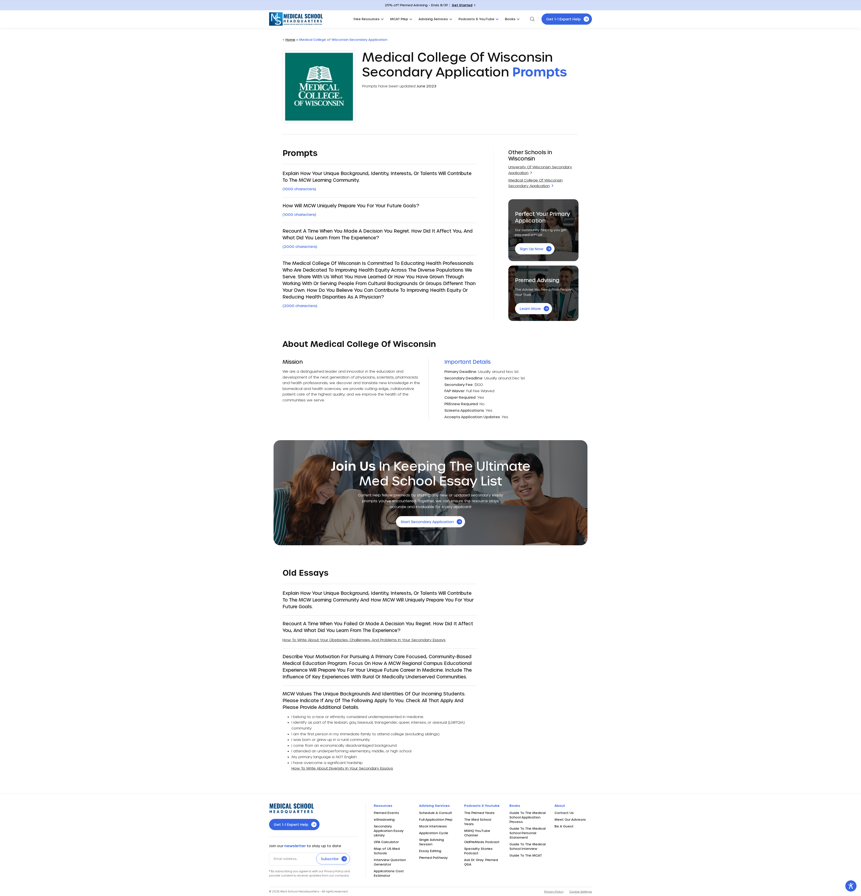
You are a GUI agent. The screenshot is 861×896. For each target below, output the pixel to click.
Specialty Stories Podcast (478, 851)
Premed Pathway (433, 857)
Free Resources (367, 19)
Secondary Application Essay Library (389, 830)
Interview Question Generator (390, 862)
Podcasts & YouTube (476, 19)
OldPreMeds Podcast (482, 842)
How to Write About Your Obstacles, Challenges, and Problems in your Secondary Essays (364, 640)
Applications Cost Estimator (389, 873)
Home (290, 39)
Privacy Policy (553, 891)
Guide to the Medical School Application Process (527, 817)
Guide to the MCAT (525, 855)
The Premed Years (479, 813)
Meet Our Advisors (570, 819)
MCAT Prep (399, 19)
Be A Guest (564, 826)
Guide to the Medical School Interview (527, 846)
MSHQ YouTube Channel (477, 833)
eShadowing (384, 819)
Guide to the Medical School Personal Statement (527, 833)
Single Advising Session (431, 842)
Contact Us (564, 813)
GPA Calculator (386, 842)
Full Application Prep (435, 819)
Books (510, 19)
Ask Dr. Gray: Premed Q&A (481, 862)
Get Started (462, 5)
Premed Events (386, 813)
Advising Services (433, 19)
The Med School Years (477, 822)
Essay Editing (430, 851)
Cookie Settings (580, 891)
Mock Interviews (433, 826)
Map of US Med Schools (387, 851)
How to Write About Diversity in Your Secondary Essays (342, 768)
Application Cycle (433, 833)
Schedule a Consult (435, 813)
